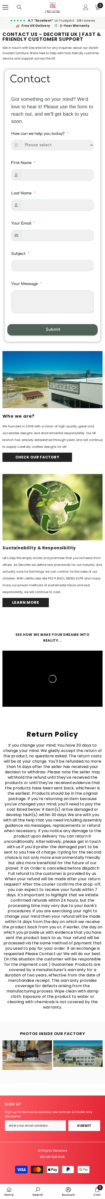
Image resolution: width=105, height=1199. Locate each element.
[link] (37, 1191)
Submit (84, 1125)
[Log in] (85, 7)
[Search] (19, 7)
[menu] (5, 7)
